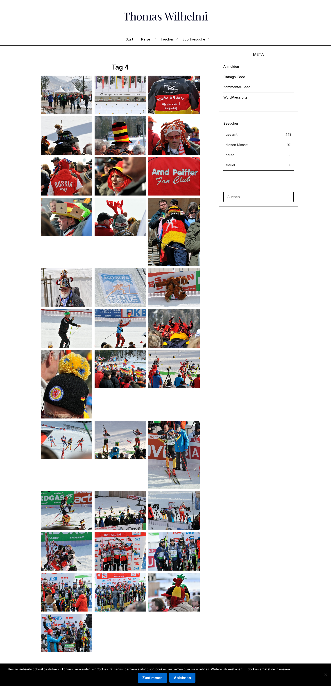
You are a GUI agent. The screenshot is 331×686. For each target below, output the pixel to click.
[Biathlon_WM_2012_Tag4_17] (120, 328)
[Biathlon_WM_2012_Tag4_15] (174, 287)
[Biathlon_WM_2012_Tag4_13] (66, 287)
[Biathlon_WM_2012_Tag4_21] (174, 369)
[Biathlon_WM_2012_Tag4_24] (174, 455)
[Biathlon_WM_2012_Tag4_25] (66, 510)
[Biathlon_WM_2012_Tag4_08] (120, 176)
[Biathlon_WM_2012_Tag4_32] (120, 592)
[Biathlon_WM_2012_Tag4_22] (66, 440)
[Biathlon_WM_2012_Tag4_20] (120, 369)
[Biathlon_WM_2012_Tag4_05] (120, 135)
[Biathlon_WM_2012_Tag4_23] (120, 440)
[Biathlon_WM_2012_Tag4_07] (66, 176)
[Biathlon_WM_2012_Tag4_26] (120, 510)
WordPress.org (235, 97)
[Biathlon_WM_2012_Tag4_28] (66, 551)
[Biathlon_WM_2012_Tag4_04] (66, 135)
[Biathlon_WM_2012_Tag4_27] (174, 510)
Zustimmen (152, 677)
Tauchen (167, 39)
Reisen (146, 39)
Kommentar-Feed (236, 87)
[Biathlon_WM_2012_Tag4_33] (174, 592)
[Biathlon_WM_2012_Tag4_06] (174, 135)
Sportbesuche (193, 39)
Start (129, 39)
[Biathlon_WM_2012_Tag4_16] (66, 328)
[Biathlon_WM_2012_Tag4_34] (66, 633)
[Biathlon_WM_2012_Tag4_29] (120, 551)
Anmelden (231, 66)
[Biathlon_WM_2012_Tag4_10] (66, 217)
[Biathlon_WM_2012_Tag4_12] (174, 232)
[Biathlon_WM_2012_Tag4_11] (120, 217)
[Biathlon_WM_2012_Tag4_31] (66, 592)
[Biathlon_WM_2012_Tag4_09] (174, 176)
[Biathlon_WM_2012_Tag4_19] (66, 384)
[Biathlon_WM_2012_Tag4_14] (120, 287)
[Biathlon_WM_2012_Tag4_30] (174, 551)
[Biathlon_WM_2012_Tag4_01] (66, 95)
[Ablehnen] (325, 675)
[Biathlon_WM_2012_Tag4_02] (120, 95)
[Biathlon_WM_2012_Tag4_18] (174, 328)
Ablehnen (182, 677)
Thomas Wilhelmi (165, 16)
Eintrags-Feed (234, 77)
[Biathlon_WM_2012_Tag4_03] (174, 95)
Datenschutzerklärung (306, 669)
